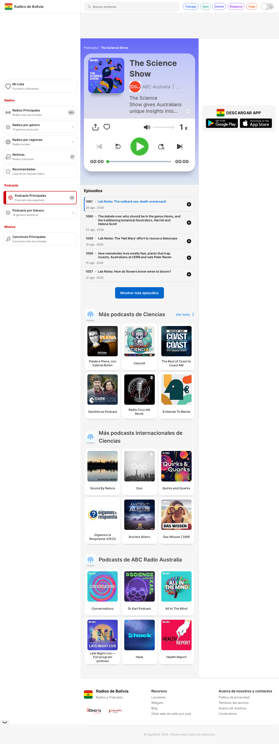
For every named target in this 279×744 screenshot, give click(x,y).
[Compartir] (95, 127)
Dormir (219, 6)
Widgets (157, 703)
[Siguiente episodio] (179, 146)
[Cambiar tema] (267, 6)
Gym (205, 6)
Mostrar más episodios (139, 293)
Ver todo (183, 314)
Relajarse (236, 6)
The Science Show (114, 47)
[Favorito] (107, 127)
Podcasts (90, 47)
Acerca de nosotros (232, 708)
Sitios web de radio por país (171, 713)
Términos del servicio (233, 703)
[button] (147, 127)
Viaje (251, 6)
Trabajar (191, 6)
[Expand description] (188, 111)
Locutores (158, 697)
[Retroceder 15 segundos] (117, 146)
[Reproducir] (139, 146)
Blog (154, 708)
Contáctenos (228, 713)
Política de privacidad (234, 697)
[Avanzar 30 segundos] (161, 146)
